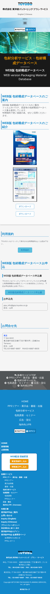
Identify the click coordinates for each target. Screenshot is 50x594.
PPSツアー (9, 480)
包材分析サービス (25, 410)
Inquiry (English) (8, 518)
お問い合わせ (6, 515)
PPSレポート (10, 541)
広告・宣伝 (25, 420)
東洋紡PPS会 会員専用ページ (13, 534)
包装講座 (8, 496)
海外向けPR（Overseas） (12, 505)
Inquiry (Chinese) (9, 522)
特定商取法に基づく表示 (10, 528)
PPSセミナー (10, 499)
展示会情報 (9, 483)
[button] (25, 22)
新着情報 (5, 446)
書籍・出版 (9, 486)
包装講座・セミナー (25, 415)
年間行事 (5, 509)
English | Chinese (25, 14)
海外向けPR (25, 424)
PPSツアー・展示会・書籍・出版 (25, 406)
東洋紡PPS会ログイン (10, 531)
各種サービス (6, 474)
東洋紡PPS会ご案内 (9, 512)
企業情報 (5, 450)
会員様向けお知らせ (12, 538)
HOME (25, 401)
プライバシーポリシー (10, 525)
